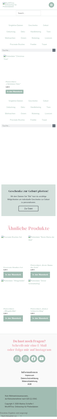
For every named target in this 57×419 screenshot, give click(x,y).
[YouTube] (41, 358)
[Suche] (53, 50)
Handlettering (36, 32)
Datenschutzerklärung (29, 378)
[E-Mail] (17, 358)
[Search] (39, 13)
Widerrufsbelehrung (29, 381)
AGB (29, 384)
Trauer (44, 44)
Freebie (33, 44)
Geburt (45, 25)
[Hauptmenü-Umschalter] (51, 5)
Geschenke (33, 25)
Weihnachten (10, 38)
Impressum (29, 375)
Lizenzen (48, 38)
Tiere (49, 32)
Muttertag (35, 38)
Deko (23, 32)
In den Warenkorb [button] (14, 92)
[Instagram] (25, 358)
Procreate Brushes (17, 44)
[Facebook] (33, 358)
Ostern (23, 38)
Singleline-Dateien (16, 25)
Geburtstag (10, 32)
